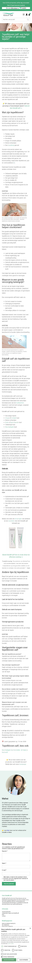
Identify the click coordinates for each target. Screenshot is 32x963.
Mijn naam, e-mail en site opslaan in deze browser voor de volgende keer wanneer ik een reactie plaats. (16, 878)
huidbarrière (20, 403)
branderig (11, 145)
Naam (4, 863)
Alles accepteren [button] (9, 959)
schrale (13, 418)
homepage (22, 764)
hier (8, 830)
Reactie (4, 851)
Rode (7, 422)
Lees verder (11, 943)
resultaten (11, 521)
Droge (7, 418)
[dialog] (16, 945)
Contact (3, 916)
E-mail (4, 870)
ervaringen (18, 518)
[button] (16, 956)
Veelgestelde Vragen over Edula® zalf (10, 913)
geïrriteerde (15, 422)
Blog (3, 914)
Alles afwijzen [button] (24, 959)
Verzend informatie (6, 911)
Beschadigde (9, 427)
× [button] (30, 928)
